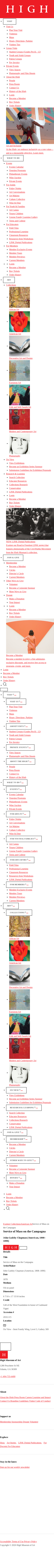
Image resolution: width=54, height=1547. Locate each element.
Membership (5, 1422)
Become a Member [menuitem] (17, 98)
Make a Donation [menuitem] (16, 599)
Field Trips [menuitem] (14, 228)
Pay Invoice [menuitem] (14, 62)
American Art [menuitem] (15, 334)
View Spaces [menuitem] (14, 70)
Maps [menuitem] (11, 37)
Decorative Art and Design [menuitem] (21, 358)
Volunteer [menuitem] (13, 584)
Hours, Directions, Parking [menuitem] (21, 41)
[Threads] (27, 1526)
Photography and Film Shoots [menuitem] (22, 73)
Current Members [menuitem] (17, 260)
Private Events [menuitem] (12, 66)
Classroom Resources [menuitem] (18, 235)
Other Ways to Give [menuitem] (15, 581)
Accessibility (6, 1541)
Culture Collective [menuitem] (17, 199)
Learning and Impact (42, 1397)
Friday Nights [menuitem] (15, 188)
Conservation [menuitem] (15, 488)
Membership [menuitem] (11, 563)
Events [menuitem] (9, 163)
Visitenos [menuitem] (13, 34)
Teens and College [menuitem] (17, 221)
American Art (26, 1224)
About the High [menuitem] (13, 77)
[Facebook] (1, 1471)
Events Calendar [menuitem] (16, 167)
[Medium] (9, 1471)
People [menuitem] (12, 80)
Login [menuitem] (11, 95)
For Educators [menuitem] (12, 224)
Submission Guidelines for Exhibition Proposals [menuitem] (30, 470)
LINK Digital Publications (30, 1443)
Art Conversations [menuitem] (17, 192)
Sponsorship (17, 1422)
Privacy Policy (30, 1541)
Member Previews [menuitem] (17, 257)
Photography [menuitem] (14, 456)
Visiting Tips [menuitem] (14, 44)
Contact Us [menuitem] (14, 88)
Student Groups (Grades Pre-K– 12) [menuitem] (25, 52)
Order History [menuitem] (15, 105)
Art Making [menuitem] (14, 195)
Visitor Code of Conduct (40, 1401)
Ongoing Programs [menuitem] (17, 170)
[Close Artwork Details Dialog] (23, 1248)
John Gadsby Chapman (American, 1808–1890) (24, 1239)
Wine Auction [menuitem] (15, 177)
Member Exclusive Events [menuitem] (20, 249)
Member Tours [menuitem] (15, 253)
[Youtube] (13, 1471)
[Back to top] (5, 1347)
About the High (7, 1397)
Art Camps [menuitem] (14, 210)
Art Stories (12, 1443)
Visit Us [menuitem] (9, 26)
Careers (29, 1397)
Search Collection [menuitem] (17, 477)
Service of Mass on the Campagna (24, 1231)
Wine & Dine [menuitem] (15, 203)
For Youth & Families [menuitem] (15, 206)
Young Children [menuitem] (16, 213)
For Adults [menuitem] (10, 185)
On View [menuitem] (10, 459)
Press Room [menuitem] (14, 84)
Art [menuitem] (9, 280)
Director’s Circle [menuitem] (16, 573)
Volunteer (34, 1422)
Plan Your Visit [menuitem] (15, 30)
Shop (2, 1443)
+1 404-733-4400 (7, 1376)
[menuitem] (28, 86)
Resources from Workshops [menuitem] (21, 239)
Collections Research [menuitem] (18, 484)
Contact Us (5, 1401)
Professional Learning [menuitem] (18, 231)
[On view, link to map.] (4, 1325)
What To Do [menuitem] (13, 158)
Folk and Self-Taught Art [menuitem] (20, 407)
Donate (26, 1422)
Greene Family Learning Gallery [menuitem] (23, 217)
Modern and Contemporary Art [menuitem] (22, 431)
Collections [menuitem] (11, 285)
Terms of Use (18, 1541)
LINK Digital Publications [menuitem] (20, 242)
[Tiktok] (7, 1471)
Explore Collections (11, 1224)
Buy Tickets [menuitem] (14, 102)
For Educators (14, 1446)
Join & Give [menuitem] (13, 558)
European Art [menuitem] (15, 382)
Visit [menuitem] (9, 21)
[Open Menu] (4, 689)
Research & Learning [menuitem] (15, 474)
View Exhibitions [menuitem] (16, 463)
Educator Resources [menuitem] (18, 481)
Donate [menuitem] (9, 595)
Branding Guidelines (19, 1401)
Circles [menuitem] (12, 570)
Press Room (19, 1397)
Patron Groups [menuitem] (15, 59)
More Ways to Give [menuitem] (17, 591)
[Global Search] (5, 685)
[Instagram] (4, 1471)
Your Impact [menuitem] (14, 602)
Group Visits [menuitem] (11, 48)
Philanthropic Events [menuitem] (18, 174)
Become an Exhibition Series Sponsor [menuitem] (25, 466)
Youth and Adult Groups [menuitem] (20, 55)
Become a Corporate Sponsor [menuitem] (22, 588)
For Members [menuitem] (12, 246)
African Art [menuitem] (14, 309)
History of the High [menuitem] (17, 91)
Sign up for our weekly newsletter (15, 1467)
